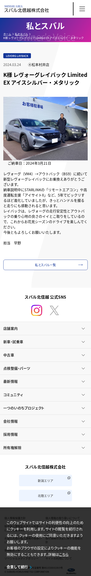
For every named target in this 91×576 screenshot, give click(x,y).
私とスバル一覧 (45, 265)
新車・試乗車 (13, 341)
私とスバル (21, 34)
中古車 (8, 355)
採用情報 (10, 434)
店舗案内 (10, 328)
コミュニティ (13, 394)
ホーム (7, 34)
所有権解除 (12, 447)
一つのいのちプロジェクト (23, 408)
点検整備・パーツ (16, 368)
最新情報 (10, 381)
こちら (63, 554)
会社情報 (10, 421)
